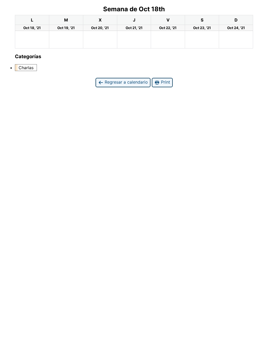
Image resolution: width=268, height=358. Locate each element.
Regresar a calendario (125, 82)
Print (165, 82)
